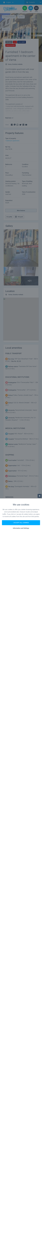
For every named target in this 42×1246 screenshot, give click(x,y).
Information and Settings (21, 528)
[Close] (40, 496)
